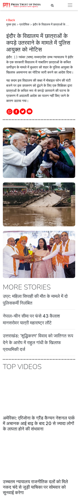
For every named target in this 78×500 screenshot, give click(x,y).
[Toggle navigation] (70, 5)
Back (11, 20)
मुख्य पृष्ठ (11, 24)
